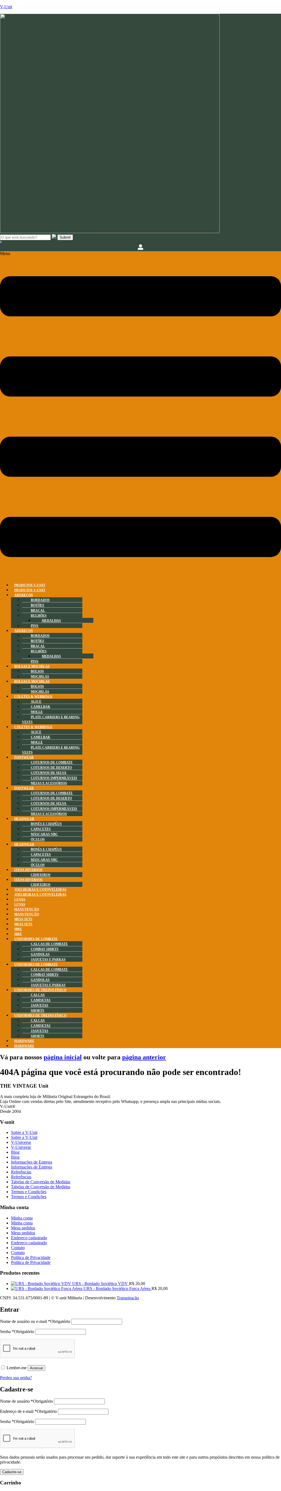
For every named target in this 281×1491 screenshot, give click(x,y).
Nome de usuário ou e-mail (35, 1321)
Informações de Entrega (31, 1162)
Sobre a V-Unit (24, 1132)
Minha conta (22, 1218)
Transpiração (128, 1297)
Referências (21, 1172)
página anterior (144, 1057)
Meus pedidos (23, 1228)
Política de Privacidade (30, 1257)
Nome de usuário (26, 1401)
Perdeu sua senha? (16, 1377)
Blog (15, 1152)
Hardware (24, 1046)
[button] (140, 414)
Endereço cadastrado (29, 1237)
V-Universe (21, 1142)
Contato (18, 1247)
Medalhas (51, 621)
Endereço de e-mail (28, 1411)
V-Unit (6, 6)
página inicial (63, 1057)
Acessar (36, 1368)
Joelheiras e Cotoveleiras (40, 894)
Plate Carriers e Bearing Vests (51, 719)
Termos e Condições (28, 1191)
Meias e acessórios (49, 783)
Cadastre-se (11, 1472)
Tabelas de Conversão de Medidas (40, 1181)
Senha (17, 1331)
